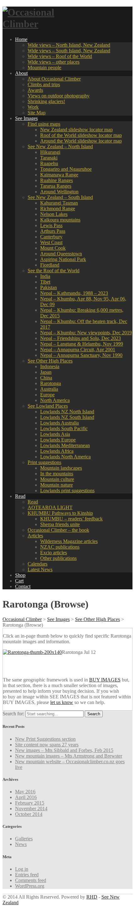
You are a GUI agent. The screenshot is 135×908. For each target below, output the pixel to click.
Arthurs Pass (52, 231)
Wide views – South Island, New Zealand (69, 50)
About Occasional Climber (54, 78)
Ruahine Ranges (56, 180)
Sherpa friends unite (60, 524)
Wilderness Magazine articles (69, 541)
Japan (45, 372)
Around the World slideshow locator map (81, 141)
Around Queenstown (61, 253)
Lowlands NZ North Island (67, 411)
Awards (35, 90)
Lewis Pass (51, 225)
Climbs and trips (44, 84)
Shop (20, 575)
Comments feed (30, 880)
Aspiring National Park (63, 259)
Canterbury (51, 236)
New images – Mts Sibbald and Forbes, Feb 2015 (64, 750)
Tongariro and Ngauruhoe (66, 169)
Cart (19, 580)
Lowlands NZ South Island (67, 417)
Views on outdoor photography (58, 95)
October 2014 (28, 814)
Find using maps (44, 124)
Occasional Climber (22, 619)
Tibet (45, 281)
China (46, 377)
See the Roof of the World (53, 270)
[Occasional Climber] (42, 23)
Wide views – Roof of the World (60, 56)
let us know (61, 702)
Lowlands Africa (56, 451)
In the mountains (56, 473)
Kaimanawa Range (59, 174)
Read (20, 496)
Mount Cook (53, 248)
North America (55, 400)
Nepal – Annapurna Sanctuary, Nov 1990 (81, 355)
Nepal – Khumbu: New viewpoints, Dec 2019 (86, 332)
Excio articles (53, 552)
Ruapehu (49, 163)
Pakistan (48, 287)
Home (21, 39)
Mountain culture (57, 479)
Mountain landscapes (61, 468)
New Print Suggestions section (45, 739)
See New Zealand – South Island (60, 197)
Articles (35, 535)
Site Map (37, 112)
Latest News (40, 569)
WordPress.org (29, 886)
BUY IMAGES (105, 679)
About (21, 73)
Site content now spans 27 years (46, 744)
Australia (49, 389)
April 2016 (26, 797)
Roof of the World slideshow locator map (81, 135)
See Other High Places (50, 360)
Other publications (58, 558)
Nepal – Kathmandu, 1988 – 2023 (74, 293)
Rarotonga (50, 383)
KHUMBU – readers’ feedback (71, 518)
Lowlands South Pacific (64, 428)
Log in (21, 869)
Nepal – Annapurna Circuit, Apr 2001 (77, 349)
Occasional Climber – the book (58, 530)
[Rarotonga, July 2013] (32, 652)
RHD (91, 897)
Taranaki (48, 157)
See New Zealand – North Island (60, 146)
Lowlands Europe (58, 439)
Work (33, 107)
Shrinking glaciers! (46, 101)
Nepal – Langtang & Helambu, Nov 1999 (81, 344)
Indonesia (49, 366)
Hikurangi (50, 152)
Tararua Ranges (55, 186)
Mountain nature (56, 485)
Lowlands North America (65, 456)
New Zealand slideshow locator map (76, 129)
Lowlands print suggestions (67, 490)
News (21, 844)
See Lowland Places (48, 406)
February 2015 (29, 803)
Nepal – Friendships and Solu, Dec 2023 (80, 338)
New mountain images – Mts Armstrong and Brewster (68, 756)
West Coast (51, 242)
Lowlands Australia (59, 422)
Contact (22, 586)
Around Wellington (59, 191)
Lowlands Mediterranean (65, 445)
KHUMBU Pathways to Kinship (60, 513)
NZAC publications (59, 547)
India (45, 276)
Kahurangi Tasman (59, 203)
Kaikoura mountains (60, 219)
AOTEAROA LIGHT (50, 507)
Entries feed (27, 874)
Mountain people (44, 67)
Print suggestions (44, 462)
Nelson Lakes (54, 214)
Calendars (37, 563)
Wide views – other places (53, 62)
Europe (47, 394)
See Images (26, 118)
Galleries (24, 838)
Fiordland (49, 265)
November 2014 (31, 808)
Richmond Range (57, 208)
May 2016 (25, 791)
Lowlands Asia (55, 434)
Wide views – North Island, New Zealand (69, 45)
